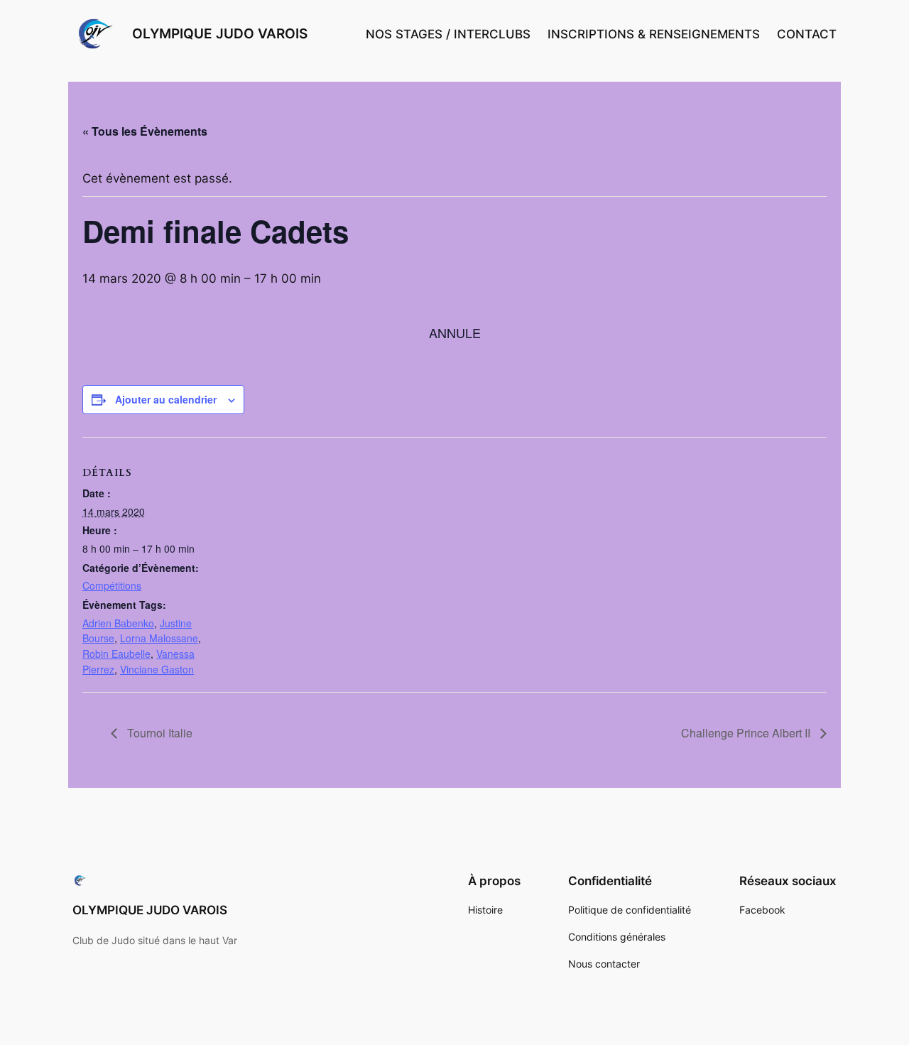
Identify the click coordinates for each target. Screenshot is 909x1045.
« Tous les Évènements (144, 131)
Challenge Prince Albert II (747, 733)
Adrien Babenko (118, 623)
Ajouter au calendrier (166, 399)
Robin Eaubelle (116, 653)
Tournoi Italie (158, 733)
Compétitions (111, 585)
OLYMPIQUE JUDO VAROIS (219, 33)
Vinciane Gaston (157, 669)
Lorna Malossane (159, 638)
